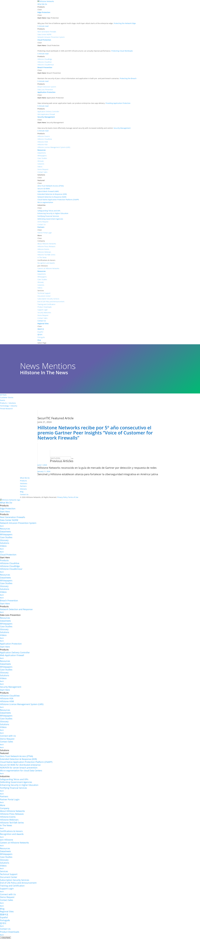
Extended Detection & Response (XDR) (18, 759)
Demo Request (7, 738)
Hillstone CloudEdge (10, 566)
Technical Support (8, 874)
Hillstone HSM (7, 701)
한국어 (3, 923)
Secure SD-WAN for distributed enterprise (20, 764)
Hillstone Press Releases (12, 814)
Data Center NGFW (9, 520)
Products (23, 481)
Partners (23, 486)
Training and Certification (12, 885)
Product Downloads (9, 931)
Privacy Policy (62, 497)
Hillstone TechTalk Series (12, 822)
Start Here (5, 511)
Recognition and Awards (12, 834)
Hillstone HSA (6, 698)
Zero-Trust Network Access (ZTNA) (16, 756)
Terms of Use (73, 497)
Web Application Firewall (12, 655)
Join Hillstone (6, 839)
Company (4, 808)
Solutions (23, 483)
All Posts (3, 395)
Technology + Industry (8, 406)
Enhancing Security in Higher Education (19, 785)
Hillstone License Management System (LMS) (21, 704)
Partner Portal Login (9, 799)
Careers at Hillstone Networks (14, 842)
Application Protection (11, 643)
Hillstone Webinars (9, 819)
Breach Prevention (9, 600)
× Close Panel (5, 938)
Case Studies (6, 537)
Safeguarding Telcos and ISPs (14, 779)
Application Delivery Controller (15, 652)
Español (4, 917)
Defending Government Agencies (16, 782)
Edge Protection (7, 508)
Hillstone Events (8, 816)
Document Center (8, 877)
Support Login (7, 888)
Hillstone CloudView (10, 695)
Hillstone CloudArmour (11, 569)
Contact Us (24, 494)
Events (2, 400)
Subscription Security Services (14, 880)
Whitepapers (6, 534)
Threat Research (6, 408)
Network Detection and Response (16, 609)
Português (5, 920)
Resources (5, 528)
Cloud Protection (8, 554)
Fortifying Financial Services (13, 787)
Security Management (10, 686)
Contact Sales (6, 741)
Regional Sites (7, 911)
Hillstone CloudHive (9, 563)
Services (4, 871)
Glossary (23, 489)
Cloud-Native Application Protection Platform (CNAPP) (26, 762)
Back (2, 526)
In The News (6, 825)
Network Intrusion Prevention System (18, 523)
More (2, 805)
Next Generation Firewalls (12, 517)
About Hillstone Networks (12, 811)
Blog (21, 492)
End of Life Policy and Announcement (18, 882)
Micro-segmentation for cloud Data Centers (21, 770)
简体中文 (4, 914)
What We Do (25, 478)
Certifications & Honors (11, 831)
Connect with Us (8, 735)
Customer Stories (6, 397)
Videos (3, 545)
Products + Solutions (8, 403)
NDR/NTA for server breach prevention (18, 767)
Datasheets (5, 531)
